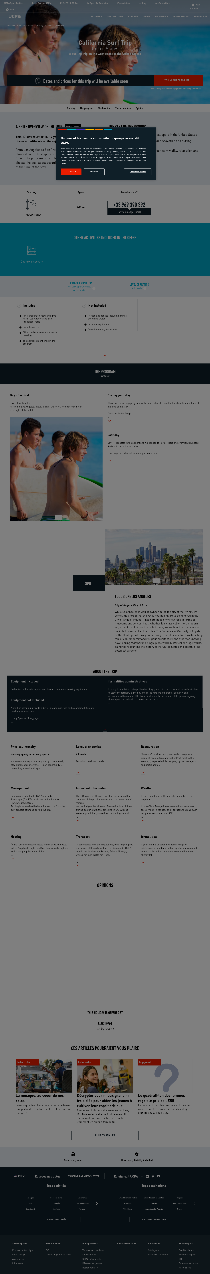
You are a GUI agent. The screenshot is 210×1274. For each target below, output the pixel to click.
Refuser (94, 172)
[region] (106, 153)
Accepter (71, 172)
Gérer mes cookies (138, 172)
